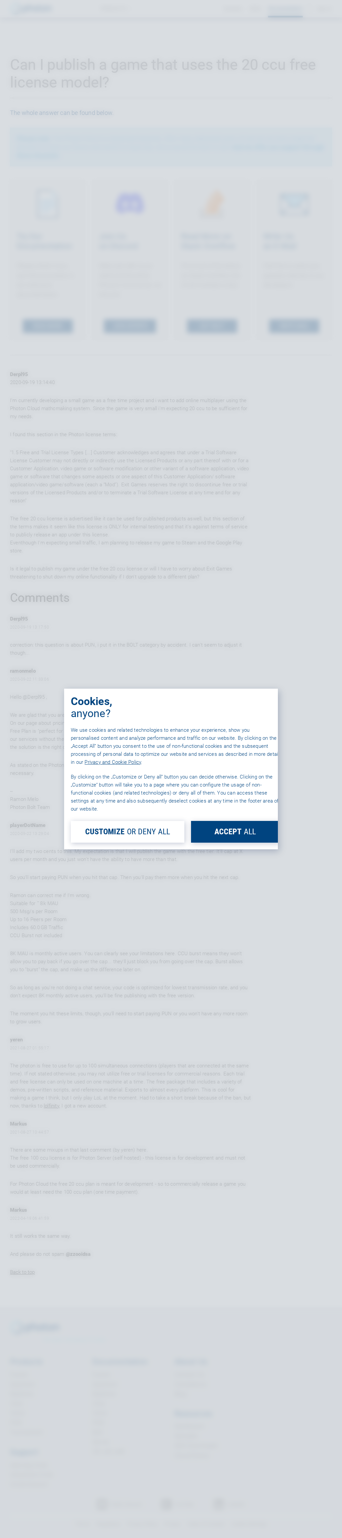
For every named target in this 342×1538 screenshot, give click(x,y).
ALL (235, 831)
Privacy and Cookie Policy (112, 762)
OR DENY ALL (127, 831)
